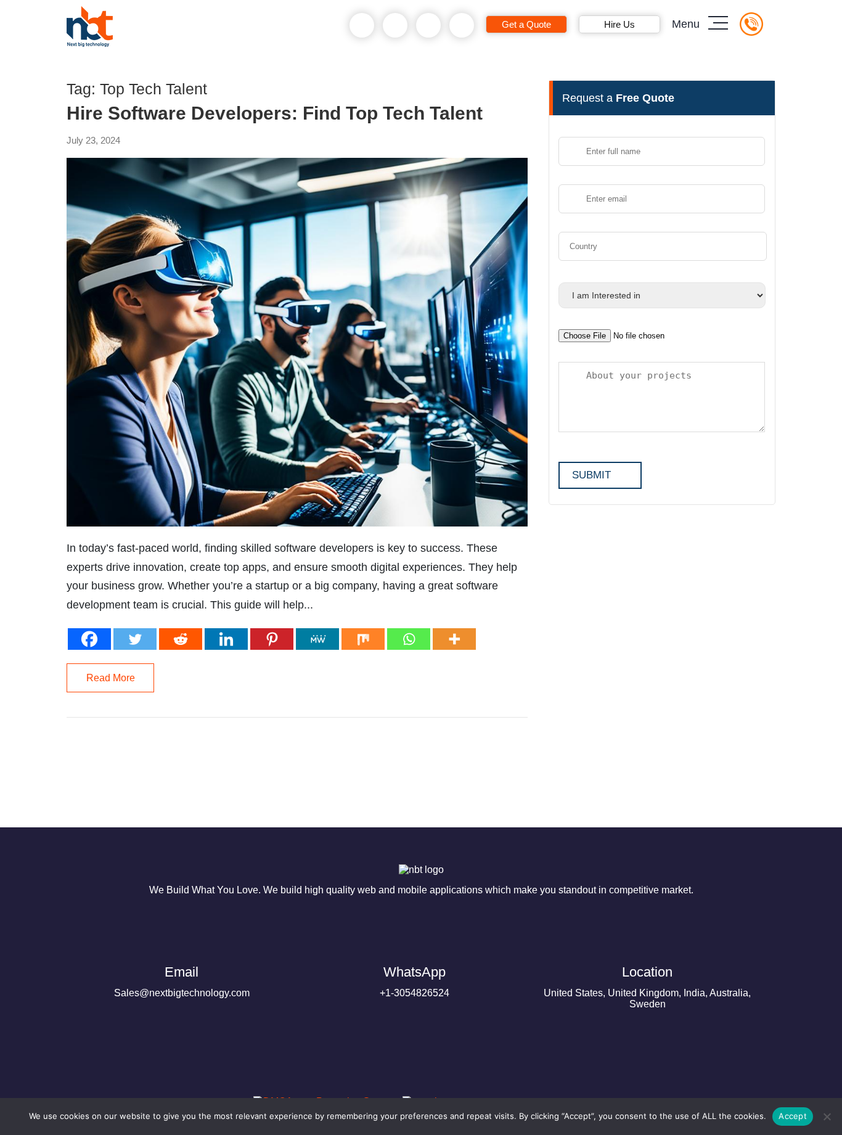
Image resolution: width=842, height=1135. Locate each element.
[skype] (428, 25)
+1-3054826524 (414, 981)
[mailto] (462, 25)
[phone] (362, 25)
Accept (793, 1116)
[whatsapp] (395, 25)
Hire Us (619, 24)
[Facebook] (89, 639)
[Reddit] (180, 639)
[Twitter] (135, 639)
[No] (826, 1116)
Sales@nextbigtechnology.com (182, 981)
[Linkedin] (226, 639)
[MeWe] (317, 639)
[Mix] (363, 639)
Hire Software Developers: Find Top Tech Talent (275, 113)
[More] (454, 639)
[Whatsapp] (408, 639)
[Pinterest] (271, 639)
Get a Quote (526, 24)
